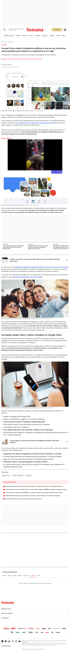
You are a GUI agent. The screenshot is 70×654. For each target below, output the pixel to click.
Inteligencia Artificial (17, 475)
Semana (3, 41)
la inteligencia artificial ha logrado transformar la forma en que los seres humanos (41, 267)
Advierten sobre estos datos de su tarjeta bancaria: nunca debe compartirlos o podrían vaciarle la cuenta (38, 247)
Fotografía (28, 475)
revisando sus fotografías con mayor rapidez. (27, 277)
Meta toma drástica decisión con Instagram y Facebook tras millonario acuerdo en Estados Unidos (13, 247)
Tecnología (10, 41)
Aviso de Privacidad (7, 646)
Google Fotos (6, 475)
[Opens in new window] (6, 641)
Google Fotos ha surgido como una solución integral (36, 123)
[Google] (2, 641)
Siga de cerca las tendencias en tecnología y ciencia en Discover (22, 59)
